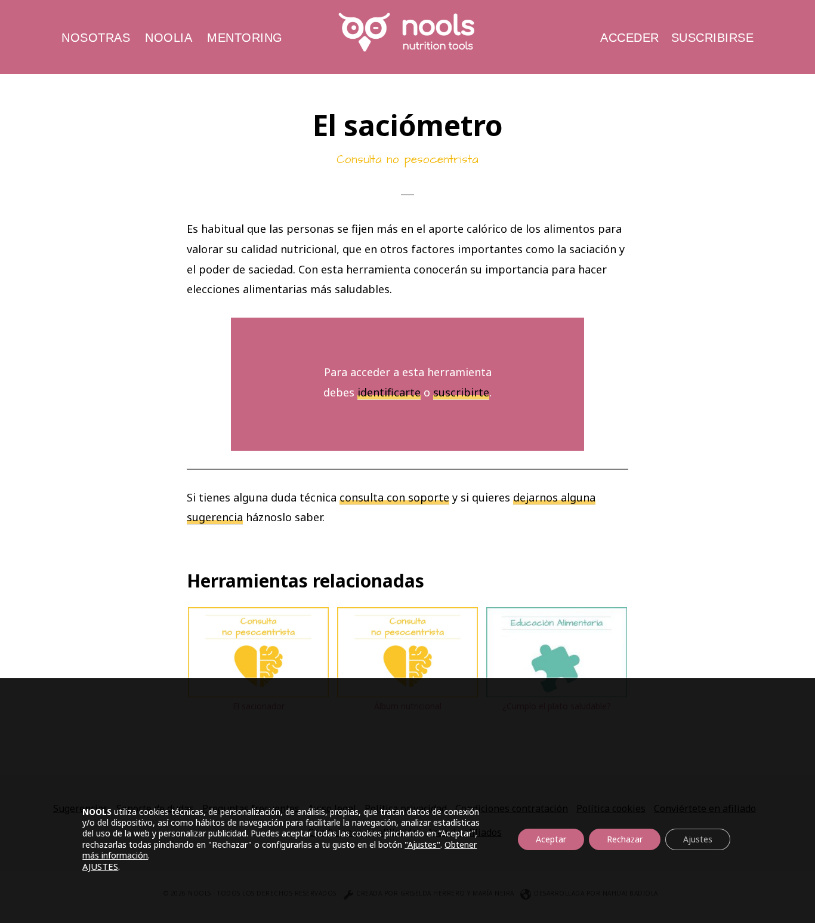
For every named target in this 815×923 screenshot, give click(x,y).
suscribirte (461, 392)
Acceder (629, 37)
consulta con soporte (394, 497)
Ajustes (697, 839)
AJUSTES (100, 866)
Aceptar (551, 839)
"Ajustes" (422, 844)
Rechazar (625, 839)
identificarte (389, 392)
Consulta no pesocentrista (407, 160)
